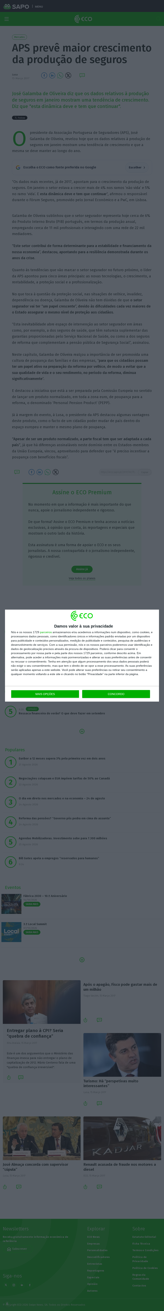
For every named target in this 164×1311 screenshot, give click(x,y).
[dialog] (82, 656)
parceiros (46, 632)
